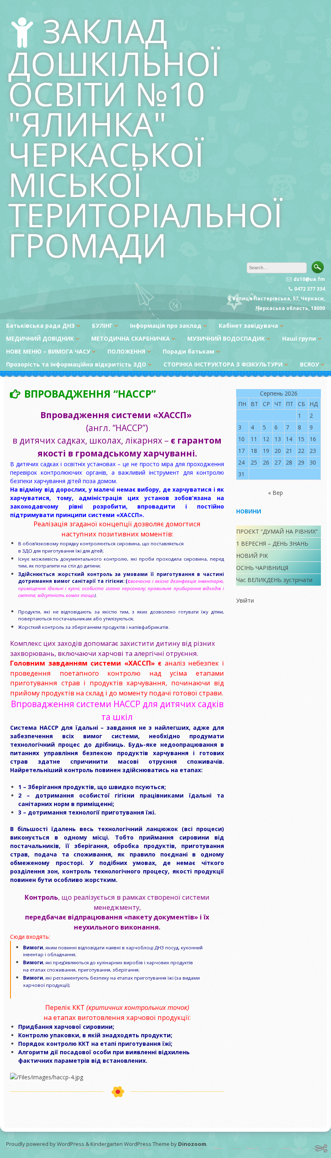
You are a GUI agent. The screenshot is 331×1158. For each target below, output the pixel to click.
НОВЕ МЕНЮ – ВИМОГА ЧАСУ (48, 351)
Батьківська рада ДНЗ (40, 325)
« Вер (275, 492)
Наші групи (299, 338)
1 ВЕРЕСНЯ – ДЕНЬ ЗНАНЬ (272, 543)
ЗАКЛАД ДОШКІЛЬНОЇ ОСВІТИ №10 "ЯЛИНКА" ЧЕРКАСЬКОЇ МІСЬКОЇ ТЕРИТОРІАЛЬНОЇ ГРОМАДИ (145, 137)
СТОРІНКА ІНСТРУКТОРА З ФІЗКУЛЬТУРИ (223, 364)
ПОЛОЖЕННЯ (126, 351)
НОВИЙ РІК (252, 555)
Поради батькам (188, 351)
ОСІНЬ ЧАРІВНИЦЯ (262, 568)
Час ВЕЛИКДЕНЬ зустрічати (274, 580)
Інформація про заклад (165, 325)
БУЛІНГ (102, 325)
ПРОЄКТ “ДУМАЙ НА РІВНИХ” (277, 531)
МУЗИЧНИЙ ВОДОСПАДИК (226, 338)
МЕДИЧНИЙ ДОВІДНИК (40, 338)
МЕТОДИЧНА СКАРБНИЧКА (130, 338)
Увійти (245, 600)
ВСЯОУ (309, 364)
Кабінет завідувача (248, 325)
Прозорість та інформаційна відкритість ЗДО (76, 364)
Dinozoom (192, 1144)
